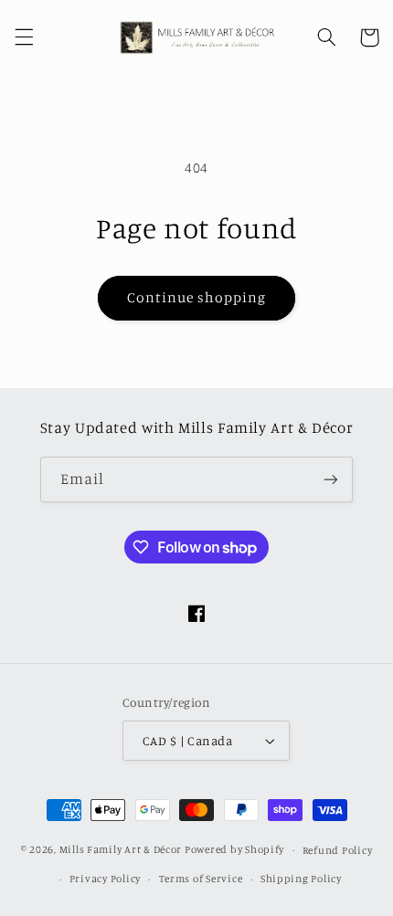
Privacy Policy (105, 878)
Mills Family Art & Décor (121, 849)
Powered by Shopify (234, 849)
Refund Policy (338, 850)
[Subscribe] (331, 479)
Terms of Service (201, 878)
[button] (24, 37)
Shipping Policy (301, 878)
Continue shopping (197, 297)
